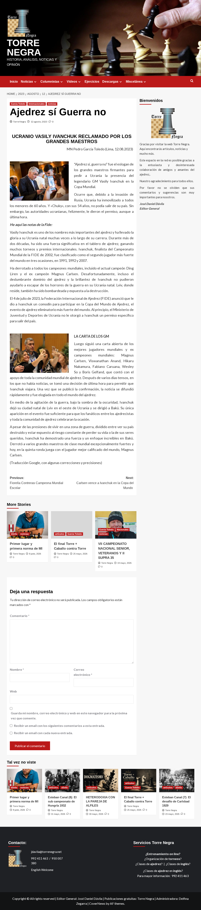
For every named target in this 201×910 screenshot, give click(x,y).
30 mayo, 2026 (96, 814)
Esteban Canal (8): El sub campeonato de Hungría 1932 (62, 801)
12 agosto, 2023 (39, 121)
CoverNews (97, 903)
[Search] (191, 81)
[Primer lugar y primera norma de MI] (27, 525)
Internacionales (37, 104)
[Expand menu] (35, 81)
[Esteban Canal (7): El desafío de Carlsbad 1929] (176, 780)
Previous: (36, 483)
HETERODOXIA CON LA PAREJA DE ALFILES (100, 801)
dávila (14, 534)
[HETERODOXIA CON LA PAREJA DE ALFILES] (100, 780)
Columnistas (49, 81)
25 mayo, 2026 (80, 554)
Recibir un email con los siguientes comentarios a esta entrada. (59, 725)
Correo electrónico (83, 672)
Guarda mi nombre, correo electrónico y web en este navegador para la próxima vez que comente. (69, 715)
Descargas (110, 81)
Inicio (14, 81)
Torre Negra (19, 121)
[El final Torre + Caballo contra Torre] (71, 525)
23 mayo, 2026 (172, 814)
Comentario (19, 616)
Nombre (17, 669)
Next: (105, 483)
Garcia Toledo (18, 104)
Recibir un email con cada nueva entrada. (43, 733)
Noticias (27, 81)
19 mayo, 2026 (124, 563)
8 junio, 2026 (35, 554)
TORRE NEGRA (24, 48)
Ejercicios (92, 81)
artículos (59, 534)
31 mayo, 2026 (58, 814)
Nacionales (122, 529)
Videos (72, 81)
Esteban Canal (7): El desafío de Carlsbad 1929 (176, 801)
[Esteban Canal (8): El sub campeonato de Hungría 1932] (62, 780)
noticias (52, 104)
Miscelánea (134, 81)
